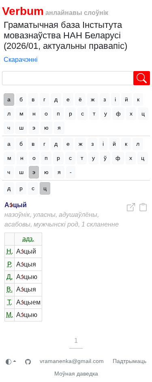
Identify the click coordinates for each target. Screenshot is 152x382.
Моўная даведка (76, 373)
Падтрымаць (129, 361)
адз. (28, 238)
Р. (9, 264)
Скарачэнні (21, 59)
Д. (9, 276)
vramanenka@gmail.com (72, 361)
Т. (9, 302)
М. (9, 314)
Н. (9, 251)
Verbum (23, 11)
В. (9, 289)
